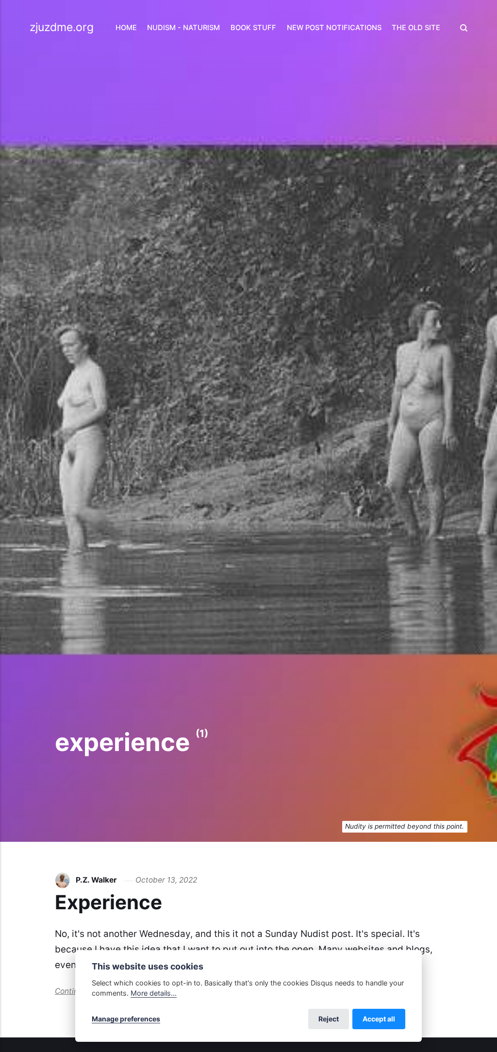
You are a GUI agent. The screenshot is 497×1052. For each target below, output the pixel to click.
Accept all (379, 1019)
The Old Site (416, 27)
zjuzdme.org (62, 27)
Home (126, 27)
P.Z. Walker (96, 880)
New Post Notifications (334, 27)
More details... (154, 993)
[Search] (461, 28)
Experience (108, 902)
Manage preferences (126, 1019)
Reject (328, 1019)
